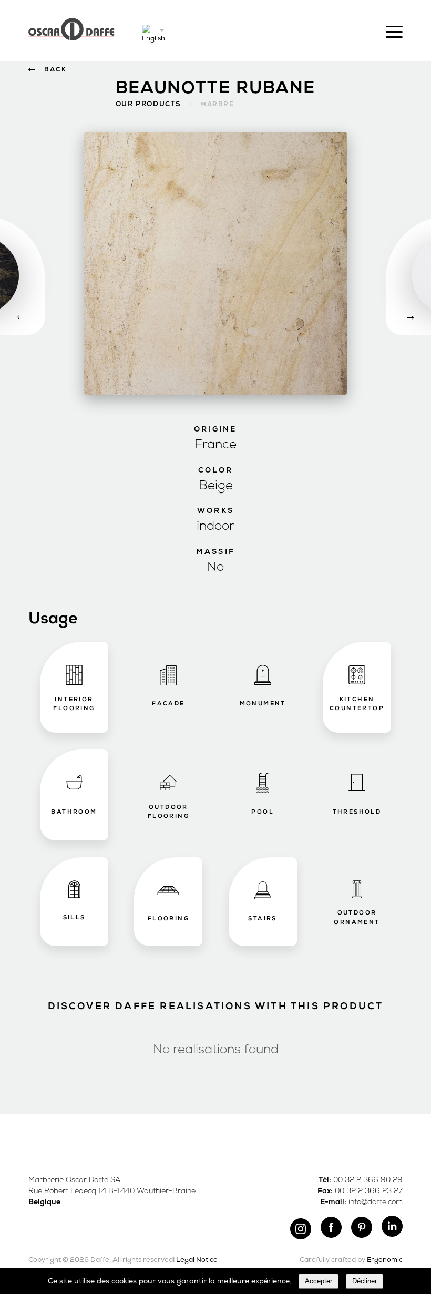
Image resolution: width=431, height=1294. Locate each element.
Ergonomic (385, 1260)
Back (55, 70)
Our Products (148, 104)
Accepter (318, 1281)
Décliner (364, 1281)
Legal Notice (197, 1260)
